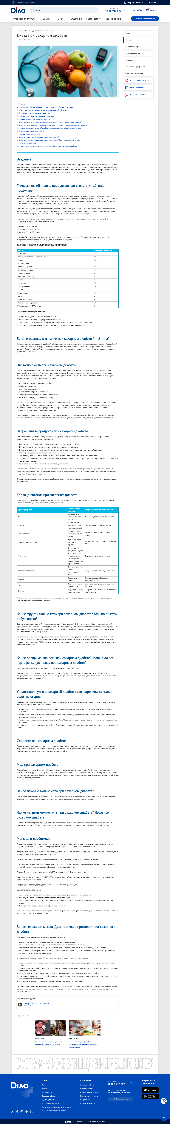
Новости (128, 40)
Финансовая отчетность (134, 73)
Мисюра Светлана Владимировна (37, 1004)
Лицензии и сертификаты (135, 67)
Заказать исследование (145, 18)
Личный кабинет (87, 1085)
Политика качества (132, 53)
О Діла (127, 33)
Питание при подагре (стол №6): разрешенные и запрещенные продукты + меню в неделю (83, 1044)
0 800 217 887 (113, 11)
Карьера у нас (130, 60)
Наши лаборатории (132, 47)
